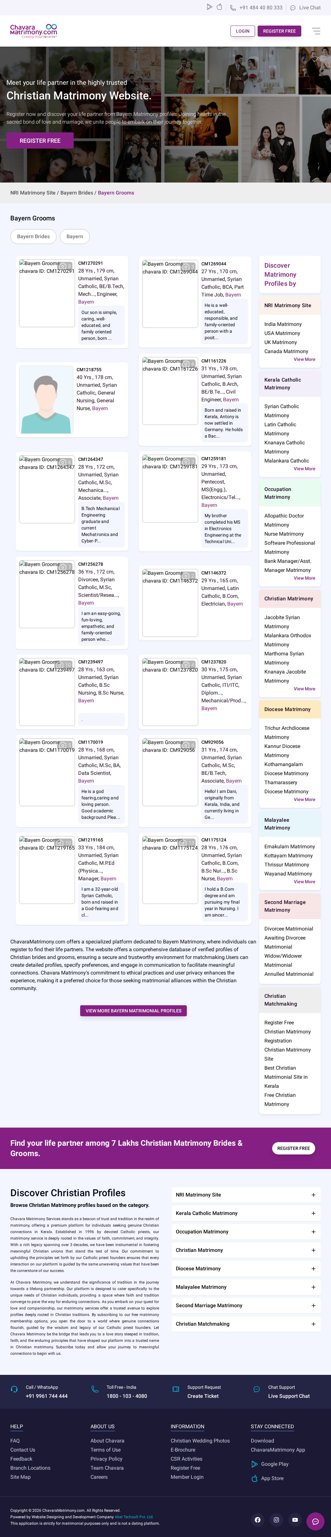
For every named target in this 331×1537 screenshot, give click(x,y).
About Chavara (107, 1441)
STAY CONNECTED (272, 1426)
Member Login (187, 1477)
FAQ (15, 1441)
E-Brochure (183, 1450)
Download (262, 1441)
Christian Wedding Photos (200, 1441)
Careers (99, 1477)
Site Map (20, 1477)
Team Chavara (107, 1468)
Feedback (21, 1459)
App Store (272, 1478)
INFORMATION (187, 1426)
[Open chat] (315, 1521)
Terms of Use (106, 1450)
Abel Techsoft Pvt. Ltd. (134, 1517)
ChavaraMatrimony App (278, 1450)
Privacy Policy (107, 1459)
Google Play (275, 1464)
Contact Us (22, 1450)
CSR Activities (186, 1459)
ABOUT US (103, 1426)
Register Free (185, 1468)
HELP (16, 1426)
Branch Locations (30, 1468)
